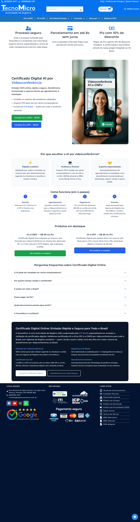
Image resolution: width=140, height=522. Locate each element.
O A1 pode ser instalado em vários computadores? (37, 272)
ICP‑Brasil (28, 107)
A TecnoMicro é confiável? (26, 313)
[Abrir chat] (135, 517)
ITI (100, 352)
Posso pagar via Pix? (23, 297)
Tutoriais (78, 18)
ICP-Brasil (83, 333)
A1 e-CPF (41, 18)
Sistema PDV (110, 18)
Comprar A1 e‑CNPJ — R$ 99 (26, 118)
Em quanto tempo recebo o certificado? (33, 281)
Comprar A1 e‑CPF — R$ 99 (26, 125)
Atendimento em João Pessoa (64, 373)
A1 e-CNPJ (28, 18)
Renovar (93, 18)
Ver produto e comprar (40, 253)
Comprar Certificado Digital (31, 373)
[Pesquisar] (81, 9)
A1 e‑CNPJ (27, 205)
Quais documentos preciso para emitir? (32, 305)
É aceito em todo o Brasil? (26, 289)
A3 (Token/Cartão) (58, 18)
